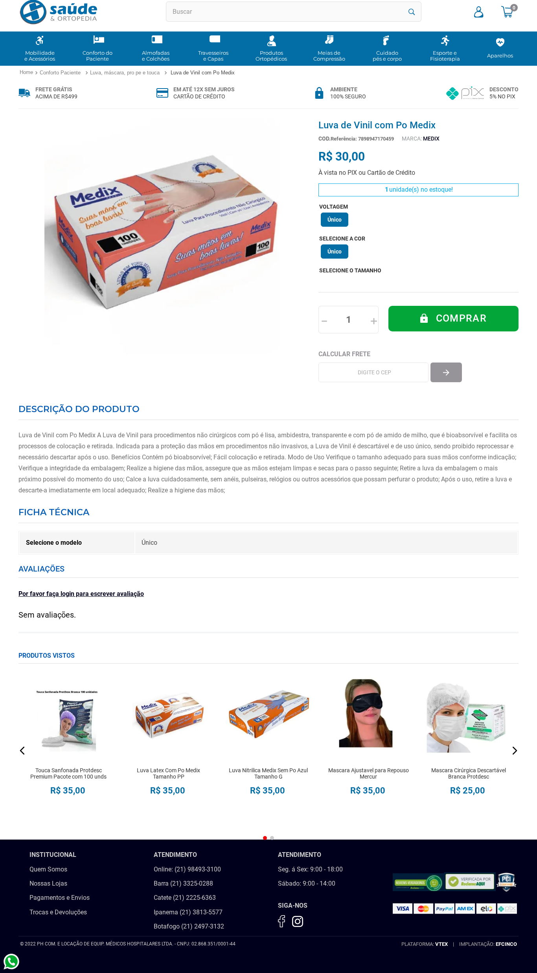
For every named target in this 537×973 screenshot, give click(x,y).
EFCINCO (506, 944)
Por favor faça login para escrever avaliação (81, 593)
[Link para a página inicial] (25, 72)
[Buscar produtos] (412, 11)
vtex (441, 944)
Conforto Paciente (60, 73)
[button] (334, 220)
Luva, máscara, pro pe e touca (125, 73)
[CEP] (373, 372)
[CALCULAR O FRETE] (446, 372)
